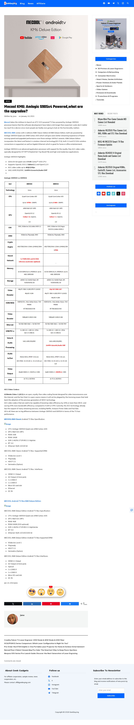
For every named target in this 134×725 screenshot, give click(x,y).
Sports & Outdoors (104, 86)
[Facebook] (104, 3)
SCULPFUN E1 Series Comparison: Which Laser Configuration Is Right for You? (36, 643)
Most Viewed (98, 113)
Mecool (7, 122)
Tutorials (100, 100)
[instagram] (123, 3)
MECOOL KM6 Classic (12, 419)
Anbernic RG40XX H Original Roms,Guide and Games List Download (109, 155)
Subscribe (111, 696)
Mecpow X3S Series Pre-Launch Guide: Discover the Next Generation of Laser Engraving (40, 653)
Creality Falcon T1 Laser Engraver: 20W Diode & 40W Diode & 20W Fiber (34, 640)
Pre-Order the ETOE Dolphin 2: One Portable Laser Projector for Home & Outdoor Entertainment (44, 647)
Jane (14, 116)
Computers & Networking (108, 72)
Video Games (102, 89)
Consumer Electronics (107, 76)
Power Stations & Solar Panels (109, 83)
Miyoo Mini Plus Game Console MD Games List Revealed (112, 120)
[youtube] (109, 3)
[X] (118, 3)
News (31, 3)
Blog (22, 3)
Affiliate (41, 3)
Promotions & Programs (108, 96)
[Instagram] (113, 3)
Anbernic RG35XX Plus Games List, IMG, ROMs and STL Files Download (112, 132)
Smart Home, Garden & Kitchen (109, 79)
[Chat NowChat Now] (131, 510)
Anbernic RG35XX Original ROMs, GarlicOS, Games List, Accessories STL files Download (112, 170)
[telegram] (108, 193)
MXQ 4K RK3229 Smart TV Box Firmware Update (111, 143)
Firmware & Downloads (106, 93)
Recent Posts (113, 113)
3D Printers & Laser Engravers (110, 68)
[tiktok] (113, 193)
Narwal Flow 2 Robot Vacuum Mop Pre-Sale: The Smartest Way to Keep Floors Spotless (40, 650)
